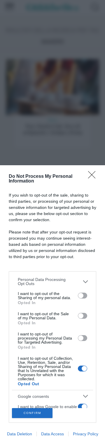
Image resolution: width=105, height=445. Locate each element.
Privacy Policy (85, 434)
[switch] (82, 296)
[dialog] (52, 305)
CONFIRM (32, 413)
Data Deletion (19, 434)
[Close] (93, 176)
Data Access (52, 434)
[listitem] (52, 281)
